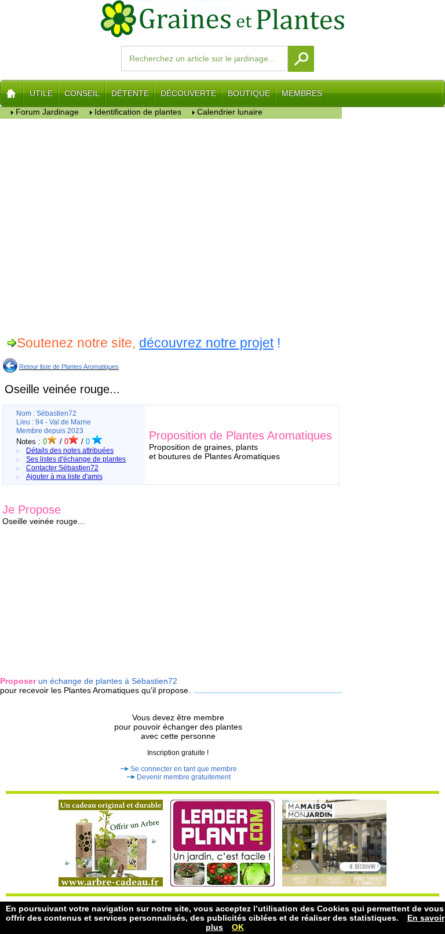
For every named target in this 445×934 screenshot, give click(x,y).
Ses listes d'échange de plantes (76, 459)
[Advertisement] (171, 225)
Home (12, 93)
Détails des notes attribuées (70, 450)
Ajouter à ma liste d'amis (64, 477)
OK (238, 927)
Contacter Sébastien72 (62, 468)
